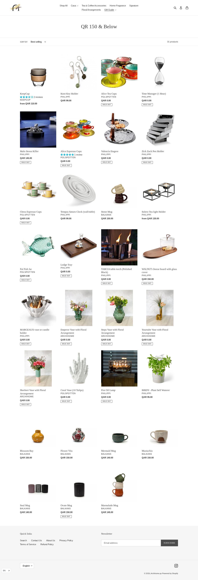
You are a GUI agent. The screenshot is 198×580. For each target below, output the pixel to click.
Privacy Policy (66, 540)
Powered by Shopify (170, 573)
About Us (50, 540)
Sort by (24, 42)
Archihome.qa (156, 573)
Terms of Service (28, 544)
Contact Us (36, 540)
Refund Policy (47, 544)
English (26, 566)
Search (23, 540)
